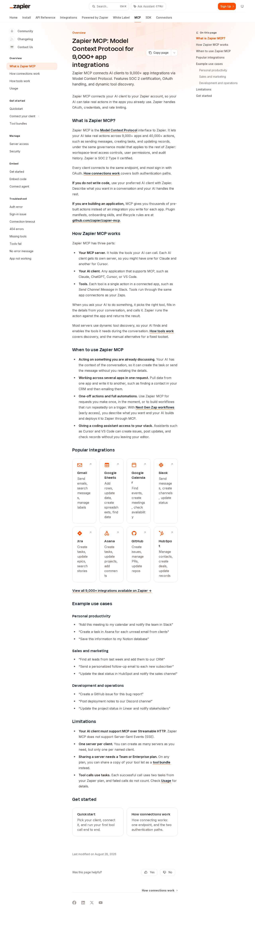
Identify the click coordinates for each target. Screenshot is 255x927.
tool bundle (161, 762)
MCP (137, 17)
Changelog (25, 39)
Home (14, 17)
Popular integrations (210, 57)
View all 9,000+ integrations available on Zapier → (112, 591)
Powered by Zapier (95, 17)
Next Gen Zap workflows (155, 407)
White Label (121, 17)
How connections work (102, 173)
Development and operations (218, 83)
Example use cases (209, 63)
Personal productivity (213, 70)
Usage (166, 781)
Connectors (164, 17)
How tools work (162, 331)
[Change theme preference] (242, 6)
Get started (204, 95)
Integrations (68, 17)
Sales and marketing (212, 76)
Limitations (203, 89)
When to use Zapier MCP (213, 51)
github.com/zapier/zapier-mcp (96, 220)
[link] (84, 490)
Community (25, 31)
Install (26, 17)
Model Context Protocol (118, 130)
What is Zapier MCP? (210, 38)
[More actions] (174, 52)
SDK (148, 17)
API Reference (45, 17)
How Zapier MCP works (212, 44)
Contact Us (25, 47)
